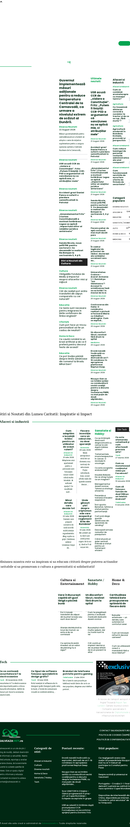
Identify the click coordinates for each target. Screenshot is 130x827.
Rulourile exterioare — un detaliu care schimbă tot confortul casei (119, 620)
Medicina (95, 343)
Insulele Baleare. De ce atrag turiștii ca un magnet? (104, 477)
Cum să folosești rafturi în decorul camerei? (120, 635)
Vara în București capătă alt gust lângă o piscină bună (69, 599)
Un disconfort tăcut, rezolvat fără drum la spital (99, 335)
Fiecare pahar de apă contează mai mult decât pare (100, 231)
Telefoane (120, 502)
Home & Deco (66, 336)
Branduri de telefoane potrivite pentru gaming (77, 672)
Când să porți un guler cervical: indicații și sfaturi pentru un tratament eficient (103, 545)
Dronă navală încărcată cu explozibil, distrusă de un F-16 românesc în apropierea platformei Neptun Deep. (100, 359)
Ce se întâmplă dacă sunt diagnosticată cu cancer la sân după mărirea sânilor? (103, 444)
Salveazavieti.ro (50, 823)
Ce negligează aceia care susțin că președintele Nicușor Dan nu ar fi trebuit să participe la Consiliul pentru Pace (114, 762)
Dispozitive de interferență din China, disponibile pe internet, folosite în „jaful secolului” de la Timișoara (114, 799)
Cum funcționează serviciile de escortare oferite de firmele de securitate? (120, 177)
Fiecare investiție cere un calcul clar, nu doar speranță (85, 437)
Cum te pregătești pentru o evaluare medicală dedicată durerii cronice (97, 615)
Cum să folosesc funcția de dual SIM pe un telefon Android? (122, 492)
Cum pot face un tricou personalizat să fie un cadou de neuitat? (72, 327)
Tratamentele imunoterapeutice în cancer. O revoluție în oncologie (104, 459)
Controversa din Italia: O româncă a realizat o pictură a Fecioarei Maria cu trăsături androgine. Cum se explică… (100, 312)
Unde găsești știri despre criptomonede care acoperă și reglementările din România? (85, 512)
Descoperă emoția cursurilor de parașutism (104, 532)
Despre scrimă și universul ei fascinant (112, 775)
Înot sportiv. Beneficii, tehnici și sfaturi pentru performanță (104, 508)
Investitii (84, 448)
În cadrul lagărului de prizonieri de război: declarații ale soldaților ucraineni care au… (100, 253)
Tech (117, 455)
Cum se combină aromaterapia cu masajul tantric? (120, 94)
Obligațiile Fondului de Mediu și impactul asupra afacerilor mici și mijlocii (73, 278)
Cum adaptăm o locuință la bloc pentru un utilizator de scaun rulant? (68, 440)
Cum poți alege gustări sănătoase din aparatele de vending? (102, 521)
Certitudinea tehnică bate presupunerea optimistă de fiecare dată (119, 600)
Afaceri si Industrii (121, 87)
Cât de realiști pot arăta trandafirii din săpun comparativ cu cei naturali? (73, 295)
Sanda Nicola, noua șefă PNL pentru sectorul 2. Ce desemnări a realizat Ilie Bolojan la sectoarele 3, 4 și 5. (71, 249)
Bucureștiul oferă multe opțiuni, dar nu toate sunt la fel (96, 631)
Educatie (64, 305)
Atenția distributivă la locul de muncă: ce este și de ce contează (70, 631)
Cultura (63, 271)
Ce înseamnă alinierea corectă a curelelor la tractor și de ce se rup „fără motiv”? (121, 114)
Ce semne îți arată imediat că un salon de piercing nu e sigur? (70, 646)
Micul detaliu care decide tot (68, 504)
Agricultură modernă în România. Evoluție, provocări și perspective (119, 135)
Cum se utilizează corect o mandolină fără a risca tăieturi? (121, 649)
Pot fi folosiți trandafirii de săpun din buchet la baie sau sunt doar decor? (71, 615)
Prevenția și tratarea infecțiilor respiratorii (103, 497)
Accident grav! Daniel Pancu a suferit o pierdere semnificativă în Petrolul (100, 152)
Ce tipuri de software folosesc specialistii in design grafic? (44, 674)
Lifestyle (64, 322)
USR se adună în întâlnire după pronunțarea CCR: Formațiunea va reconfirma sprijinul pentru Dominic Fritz (78, 809)
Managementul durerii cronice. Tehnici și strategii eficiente (104, 487)
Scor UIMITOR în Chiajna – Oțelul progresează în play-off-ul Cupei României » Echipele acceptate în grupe (76, 795)
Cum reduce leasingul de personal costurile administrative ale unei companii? (121, 155)
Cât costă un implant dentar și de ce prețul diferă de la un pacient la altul (97, 648)
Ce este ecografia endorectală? (104, 469)
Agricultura (118, 104)
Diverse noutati (68, 127)
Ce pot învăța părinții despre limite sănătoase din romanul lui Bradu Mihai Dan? (73, 360)
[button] (120, 11)
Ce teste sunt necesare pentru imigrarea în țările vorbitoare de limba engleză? (72, 311)
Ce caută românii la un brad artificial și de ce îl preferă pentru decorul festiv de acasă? (72, 343)
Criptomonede (122, 712)
